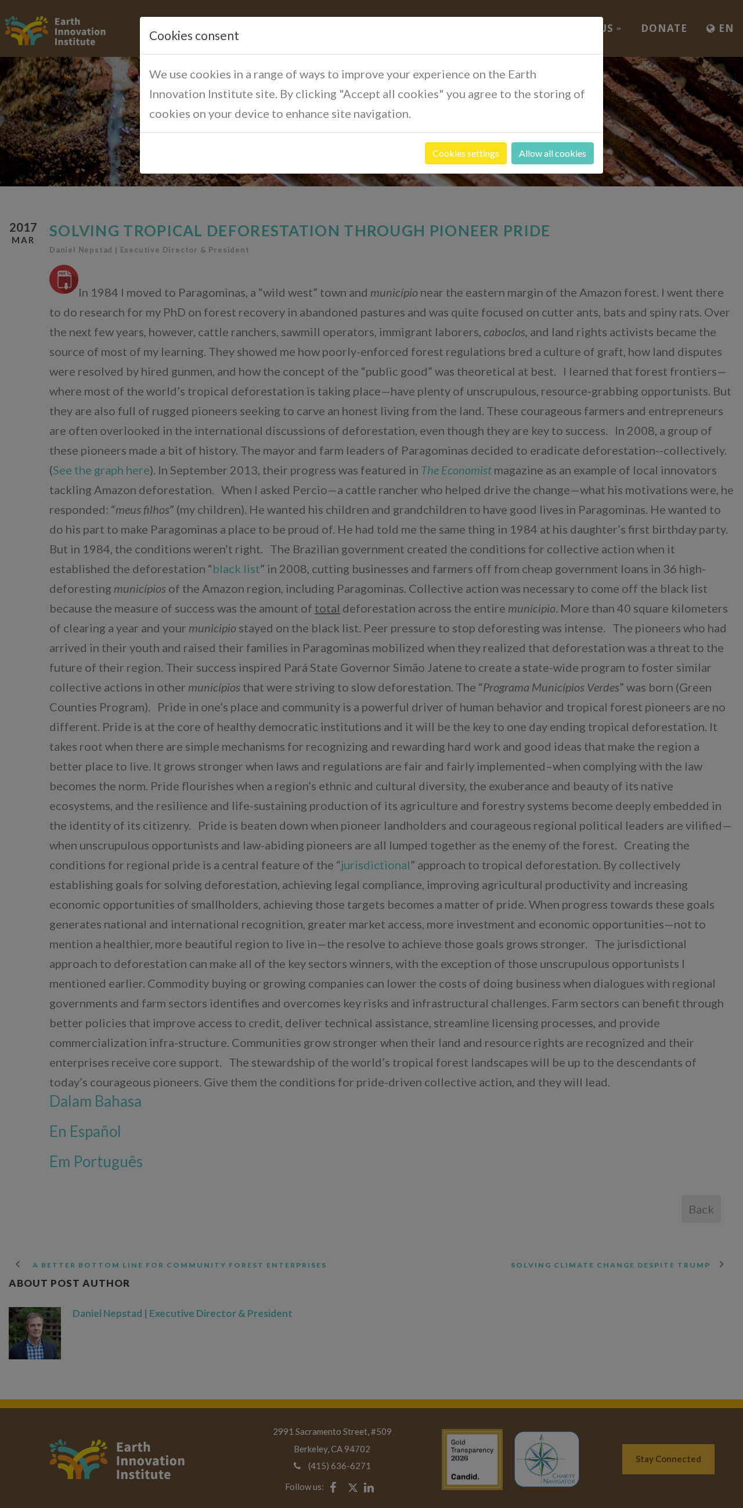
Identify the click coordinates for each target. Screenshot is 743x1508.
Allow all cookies (552, 153)
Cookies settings (465, 153)
